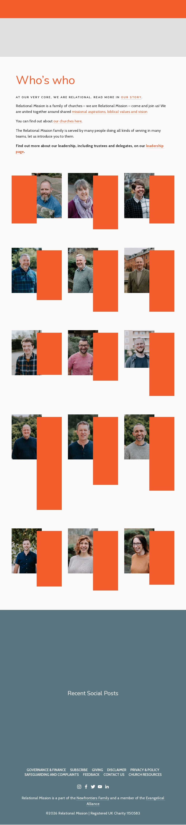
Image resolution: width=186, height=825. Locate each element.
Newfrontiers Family (92, 798)
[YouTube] (100, 787)
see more (106, 678)
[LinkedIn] (107, 787)
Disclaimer (116, 770)
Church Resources (145, 775)
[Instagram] (79, 787)
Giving (97, 770)
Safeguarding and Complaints (52, 775)
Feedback (91, 775)
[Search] (13, 9)
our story (131, 97)
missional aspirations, (89, 111)
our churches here (67, 121)
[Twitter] (93, 787)
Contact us (114, 775)
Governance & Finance (46, 770)
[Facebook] (86, 787)
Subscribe (79, 770)
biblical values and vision (127, 111)
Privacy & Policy (144, 770)
